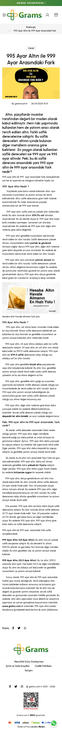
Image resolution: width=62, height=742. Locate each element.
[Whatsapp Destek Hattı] (54, 723)
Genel (31, 48)
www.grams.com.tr (12, 606)
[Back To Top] (53, 733)
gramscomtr (21, 103)
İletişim (29, 670)
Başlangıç (31, 27)
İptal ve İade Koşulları (18, 665)
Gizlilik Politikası (43, 665)
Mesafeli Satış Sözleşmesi (28, 661)
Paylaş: (5, 628)
